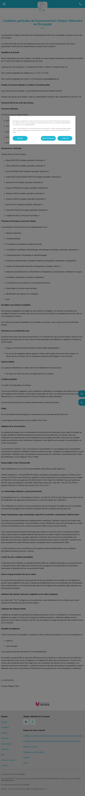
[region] (42, 130)
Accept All (65, 138)
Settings (20, 138)
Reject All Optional (48, 138)
